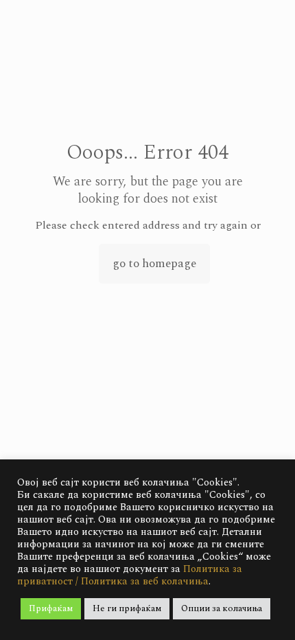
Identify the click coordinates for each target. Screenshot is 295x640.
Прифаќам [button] (51, 608)
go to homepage (154, 264)
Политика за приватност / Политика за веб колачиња (129, 575)
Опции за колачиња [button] (221, 608)
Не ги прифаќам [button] (127, 608)
